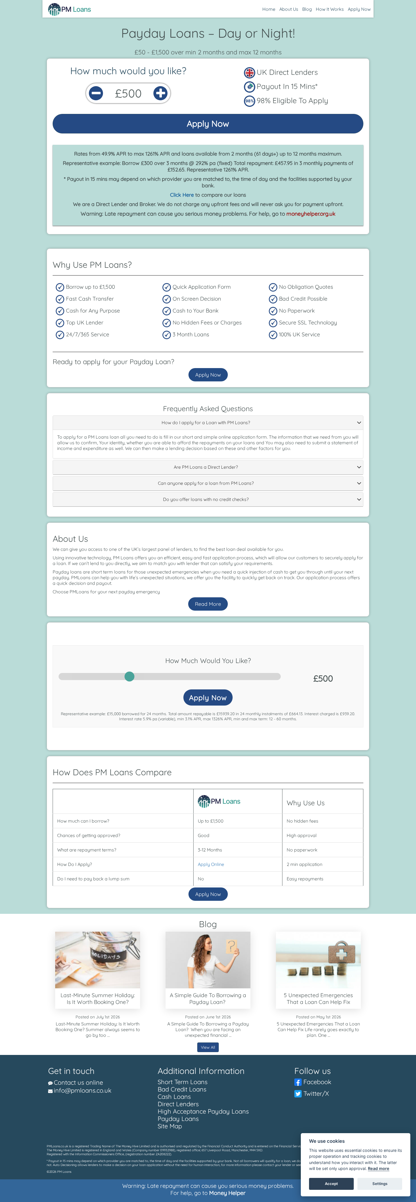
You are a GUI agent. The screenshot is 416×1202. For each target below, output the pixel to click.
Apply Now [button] (208, 697)
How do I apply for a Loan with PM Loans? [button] (206, 422)
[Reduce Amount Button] (96, 93)
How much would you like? (128, 71)
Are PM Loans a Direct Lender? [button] (206, 467)
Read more (378, 1168)
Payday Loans (178, 1119)
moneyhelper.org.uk (310, 213)
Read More (208, 604)
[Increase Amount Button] (160, 93)
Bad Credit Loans (182, 1089)
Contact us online (78, 1082)
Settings (379, 1184)
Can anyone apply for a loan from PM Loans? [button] (206, 483)
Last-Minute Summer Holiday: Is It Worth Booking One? (98, 998)
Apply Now (359, 9)
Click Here (182, 195)
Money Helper (227, 1192)
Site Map (170, 1126)
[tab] (208, 423)
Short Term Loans (182, 1082)
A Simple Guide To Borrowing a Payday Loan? (208, 998)
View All (208, 1047)
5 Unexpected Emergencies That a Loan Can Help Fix (318, 998)
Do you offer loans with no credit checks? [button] (206, 499)
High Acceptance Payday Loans (203, 1111)
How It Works (330, 9)
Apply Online (211, 864)
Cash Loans (174, 1097)
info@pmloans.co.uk (82, 1090)
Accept (331, 1184)
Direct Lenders (178, 1104)
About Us (288, 9)
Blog (307, 9)
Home (268, 9)
